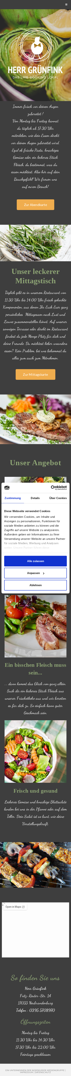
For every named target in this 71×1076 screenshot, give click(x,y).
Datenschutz (43, 1072)
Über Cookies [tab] (58, 497)
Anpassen (33, 573)
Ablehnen (35, 585)
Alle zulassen (35, 560)
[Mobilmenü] (66, 4)
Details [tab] (35, 497)
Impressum (26, 1072)
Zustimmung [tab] (13, 497)
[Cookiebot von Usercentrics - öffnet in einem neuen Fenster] (51, 487)
